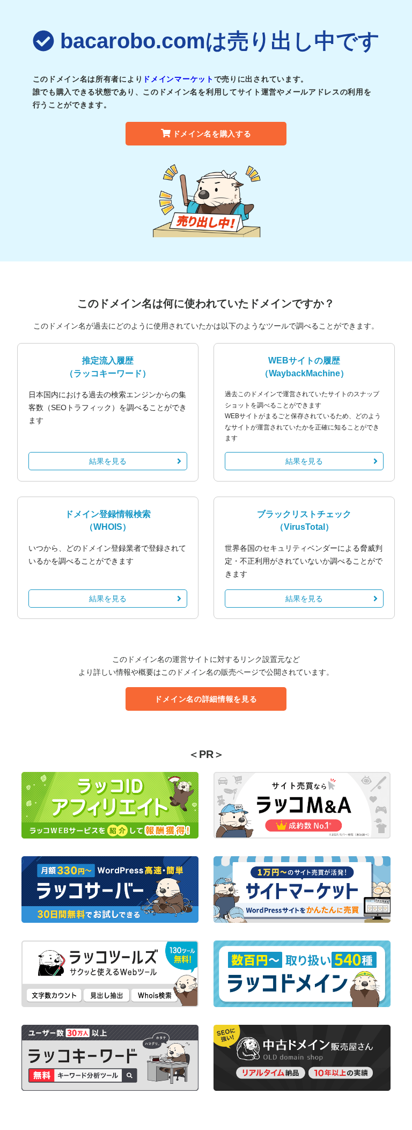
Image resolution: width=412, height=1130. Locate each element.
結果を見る (108, 461)
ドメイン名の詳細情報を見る (205, 699)
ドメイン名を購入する (212, 133)
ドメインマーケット (178, 79)
